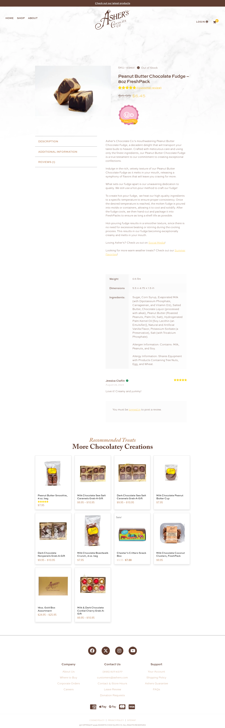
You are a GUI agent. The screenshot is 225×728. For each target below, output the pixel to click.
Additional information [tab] (57, 152)
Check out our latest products (112, 3)
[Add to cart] (68, 468)
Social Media (156, 242)
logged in (135, 409)
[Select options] (107, 468)
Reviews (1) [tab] (46, 162)
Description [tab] (48, 141)
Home (9, 18)
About (33, 18)
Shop (21, 18)
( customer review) (149, 87)
